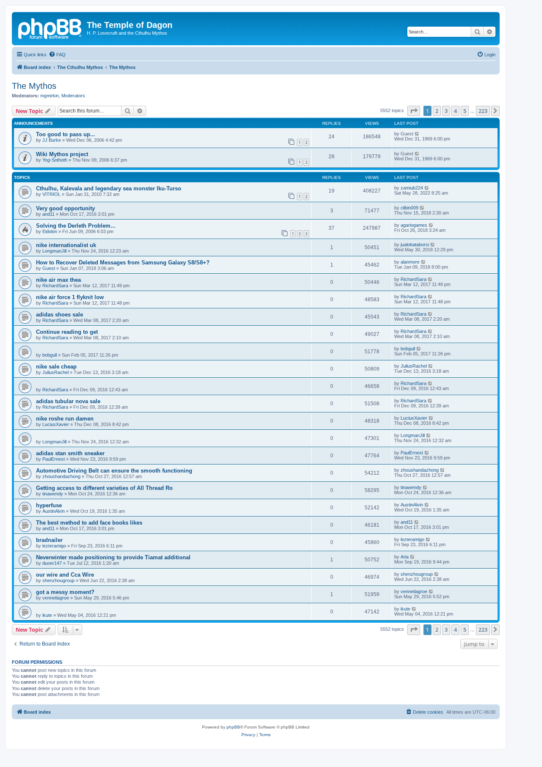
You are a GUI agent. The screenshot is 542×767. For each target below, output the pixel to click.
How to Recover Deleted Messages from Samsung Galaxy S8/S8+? (123, 262)
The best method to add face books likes (89, 523)
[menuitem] (57, 54)
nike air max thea (58, 280)
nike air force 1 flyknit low (70, 297)
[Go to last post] (417, 133)
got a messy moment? (65, 592)
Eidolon (49, 231)
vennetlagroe (55, 597)
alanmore (410, 261)
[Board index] (50, 27)
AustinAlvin (53, 511)
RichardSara (55, 285)
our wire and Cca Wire (65, 575)
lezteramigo (54, 545)
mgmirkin (49, 95)
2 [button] (436, 111)
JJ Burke (51, 140)
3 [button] (446, 111)
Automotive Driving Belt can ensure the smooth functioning (114, 470)
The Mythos (34, 86)
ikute (47, 615)
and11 (48, 214)
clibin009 (409, 207)
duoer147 (52, 563)
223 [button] (482, 111)
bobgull (49, 354)
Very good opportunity (65, 208)
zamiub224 (412, 187)
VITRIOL (51, 194)
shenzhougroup (58, 580)
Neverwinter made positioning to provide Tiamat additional (113, 557)
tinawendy (52, 493)
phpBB (233, 727)
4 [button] (455, 111)
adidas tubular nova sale (68, 401)
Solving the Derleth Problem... (76, 226)
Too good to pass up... (65, 134)
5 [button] (464, 111)
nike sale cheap (56, 366)
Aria (405, 556)
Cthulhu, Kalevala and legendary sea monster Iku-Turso (108, 188)
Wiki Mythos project (62, 154)
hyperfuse (49, 505)
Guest (48, 268)
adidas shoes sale (59, 314)
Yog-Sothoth (54, 159)
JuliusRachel (55, 372)
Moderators (73, 95)
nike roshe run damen (65, 418)
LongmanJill (54, 250)
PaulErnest (53, 459)
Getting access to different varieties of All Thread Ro (104, 488)
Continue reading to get (67, 332)
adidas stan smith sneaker (70, 453)
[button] (413, 111)
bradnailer (49, 540)
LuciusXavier (55, 424)
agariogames (414, 225)
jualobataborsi (415, 244)
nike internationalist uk (66, 245)
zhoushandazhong (61, 476)
